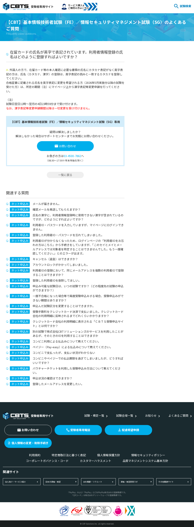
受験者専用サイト (42, 7)
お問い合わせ (67, 146)
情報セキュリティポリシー (148, 455)
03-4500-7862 (72, 156)
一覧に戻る (65, 175)
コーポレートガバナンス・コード (47, 461)
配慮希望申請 (130, 430)
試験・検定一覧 (94, 415)
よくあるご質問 (178, 415)
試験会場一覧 (124, 415)
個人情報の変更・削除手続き (30, 443)
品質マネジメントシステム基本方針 (145, 461)
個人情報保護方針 (108, 455)
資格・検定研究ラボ (129, 481)
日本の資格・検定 (53, 481)
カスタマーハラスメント (95, 461)
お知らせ (150, 415)
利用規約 (34, 455)
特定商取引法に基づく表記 (69, 455)
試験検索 (185, 6)
